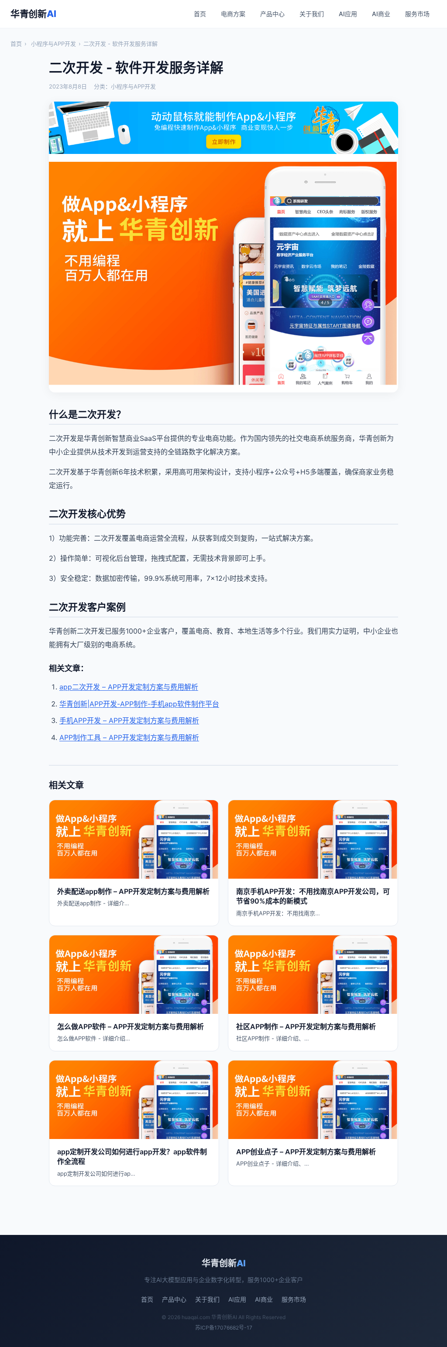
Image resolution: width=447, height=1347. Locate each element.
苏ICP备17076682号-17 (223, 1327)
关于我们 (311, 13)
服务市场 (417, 13)
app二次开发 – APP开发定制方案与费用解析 (128, 686)
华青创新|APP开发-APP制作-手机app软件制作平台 (139, 703)
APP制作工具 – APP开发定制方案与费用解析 (129, 737)
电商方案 (233, 13)
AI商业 (381, 13)
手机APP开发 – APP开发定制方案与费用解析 (129, 720)
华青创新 (33, 13)
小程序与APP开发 (53, 43)
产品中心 (272, 13)
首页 (200, 13)
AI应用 (348, 13)
